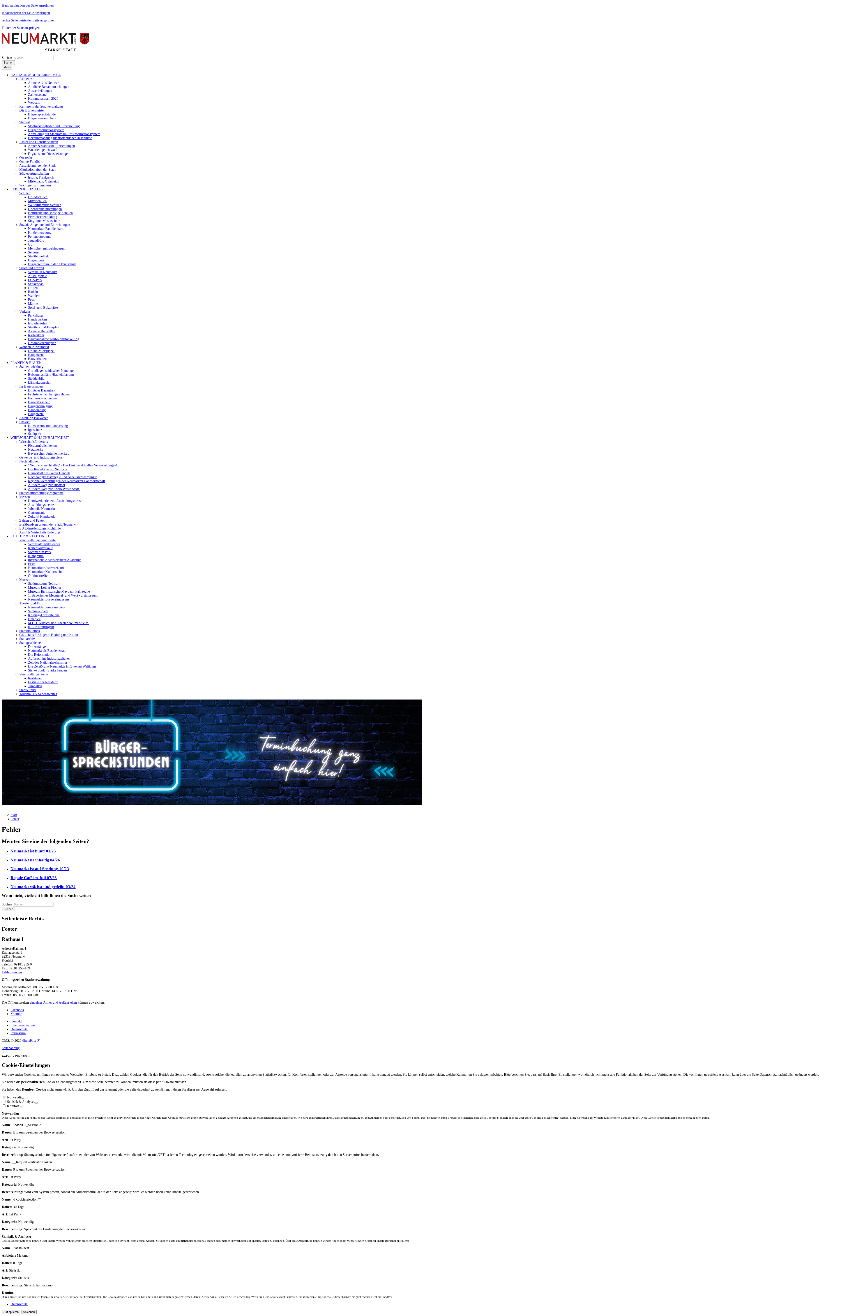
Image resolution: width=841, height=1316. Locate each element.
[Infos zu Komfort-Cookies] (21, 1107)
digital (31, 1040)
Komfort (13, 1106)
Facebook (17, 1010)
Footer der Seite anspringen (21, 28)
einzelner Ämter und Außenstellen (53, 1002)
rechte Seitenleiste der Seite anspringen (28, 20)
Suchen (7, 58)
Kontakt (16, 1021)
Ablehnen (29, 1312)
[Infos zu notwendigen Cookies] (25, 1098)
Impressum (18, 1033)
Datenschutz (19, 1029)
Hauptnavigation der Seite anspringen (28, 5)
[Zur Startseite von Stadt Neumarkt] (45, 50)
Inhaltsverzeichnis (23, 1025)
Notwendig (15, 1097)
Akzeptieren (11, 1312)
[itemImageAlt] (212, 803)
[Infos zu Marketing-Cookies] (36, 1102)
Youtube (16, 1014)
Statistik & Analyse (20, 1101)
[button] (36, 75)
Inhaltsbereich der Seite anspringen (26, 13)
